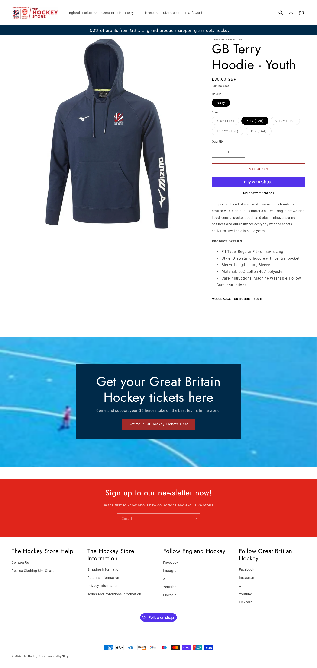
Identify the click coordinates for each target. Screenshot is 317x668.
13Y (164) (261, 132)
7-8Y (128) (255, 121)
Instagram (171, 571)
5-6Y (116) (228, 122)
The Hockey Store (34, 656)
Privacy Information (103, 586)
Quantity (217, 141)
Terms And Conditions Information (114, 594)
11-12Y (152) (230, 132)
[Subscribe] (195, 518)
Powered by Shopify (59, 656)
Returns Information (103, 578)
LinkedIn (170, 595)
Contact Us (20, 562)
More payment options (258, 193)
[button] (82, 13)
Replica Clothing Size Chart (33, 571)
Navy (221, 103)
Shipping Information (104, 569)
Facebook (170, 562)
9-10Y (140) (287, 122)
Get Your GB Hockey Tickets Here (158, 424)
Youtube (169, 587)
